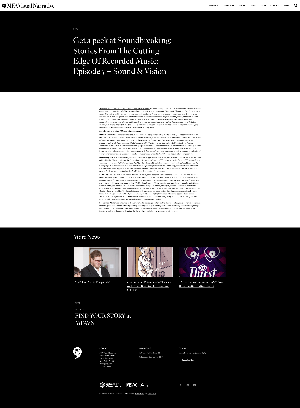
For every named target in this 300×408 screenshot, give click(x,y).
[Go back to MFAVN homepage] (28, 5)
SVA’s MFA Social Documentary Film (171, 154)
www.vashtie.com (133, 199)
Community (228, 5)
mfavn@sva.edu (105, 364)
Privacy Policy (139, 394)
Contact (274, 5)
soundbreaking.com (132, 131)
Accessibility (152, 394)
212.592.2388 (105, 367)
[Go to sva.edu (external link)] (110, 385)
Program (213, 5)
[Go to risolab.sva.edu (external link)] (137, 385)
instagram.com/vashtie (152, 199)
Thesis (242, 5)
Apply (286, 5)
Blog (263, 5)
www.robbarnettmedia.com (169, 211)
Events (252, 5)
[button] (150, 353)
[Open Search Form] (296, 6)
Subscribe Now (188, 360)
